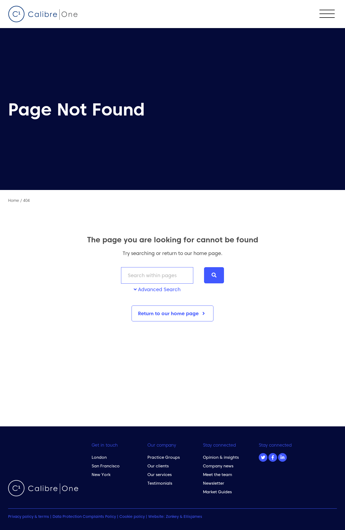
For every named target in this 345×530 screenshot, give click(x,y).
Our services (159, 474)
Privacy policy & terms (28, 516)
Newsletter (213, 483)
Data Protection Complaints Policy (84, 516)
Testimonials (159, 483)
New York (101, 474)
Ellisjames (193, 516)
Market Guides (217, 491)
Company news (218, 465)
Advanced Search (159, 289)
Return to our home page (169, 313)
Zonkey (172, 516)
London (99, 457)
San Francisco (106, 465)
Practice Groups (163, 457)
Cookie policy (132, 516)
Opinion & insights (221, 457)
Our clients (158, 465)
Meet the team (217, 474)
